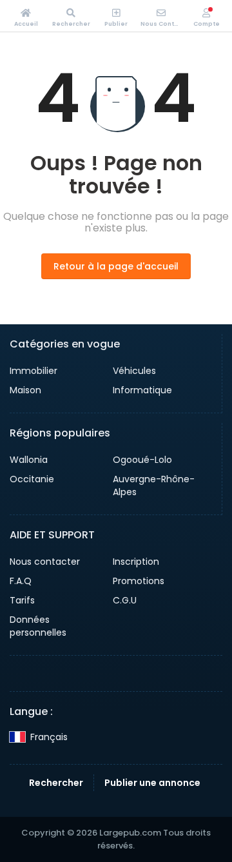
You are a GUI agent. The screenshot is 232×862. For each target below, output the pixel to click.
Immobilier (33, 370)
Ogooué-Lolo (142, 459)
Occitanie (32, 479)
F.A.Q (21, 580)
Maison (25, 390)
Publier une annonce (152, 782)
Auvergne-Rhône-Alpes (154, 485)
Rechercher (56, 782)
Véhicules (134, 370)
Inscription (136, 561)
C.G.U (125, 600)
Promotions (138, 580)
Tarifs (22, 600)
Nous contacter (45, 561)
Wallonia (29, 459)
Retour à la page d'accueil (116, 266)
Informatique (142, 390)
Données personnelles (38, 626)
